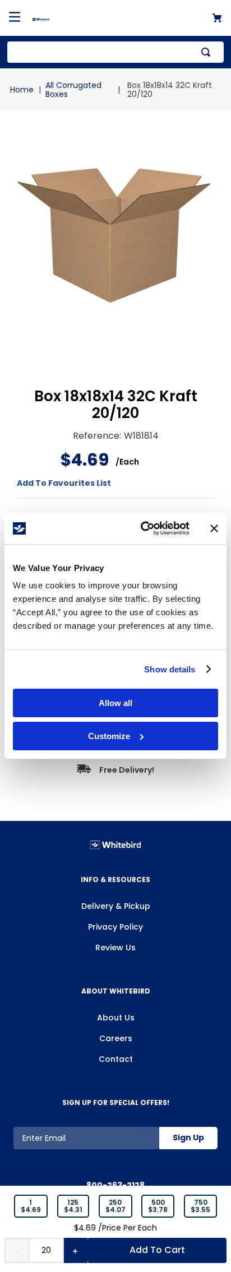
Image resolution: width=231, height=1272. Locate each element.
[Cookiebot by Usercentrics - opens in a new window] (143, 528)
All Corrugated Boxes (73, 90)
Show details (169, 669)
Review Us (115, 947)
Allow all (115, 703)
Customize (109, 736)
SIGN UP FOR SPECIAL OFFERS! (115, 1102)
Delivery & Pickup (115, 906)
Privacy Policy (115, 926)
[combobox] (115, 52)
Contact (116, 1059)
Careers (115, 1038)
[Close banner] (214, 528)
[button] (31, 1206)
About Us (116, 1017)
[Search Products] (208, 52)
